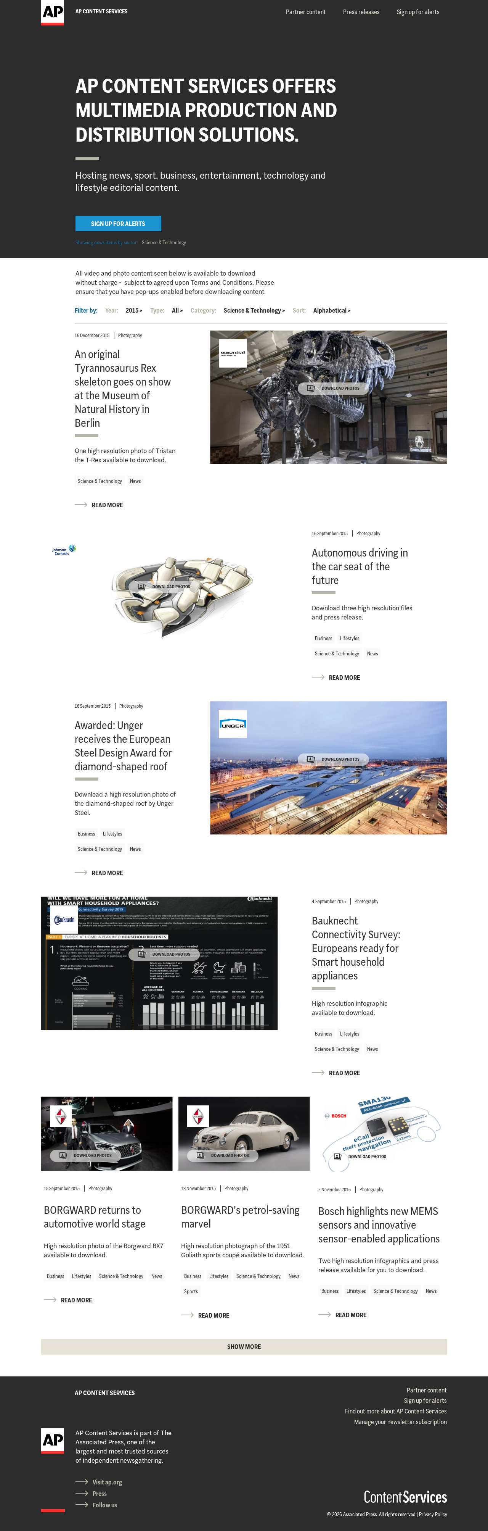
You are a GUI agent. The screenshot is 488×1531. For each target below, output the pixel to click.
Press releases (361, 12)
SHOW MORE (244, 1346)
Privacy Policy (433, 1514)
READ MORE (107, 505)
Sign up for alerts (418, 12)
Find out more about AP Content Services (396, 1411)
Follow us (105, 1505)
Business (323, 638)
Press (100, 1493)
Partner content (306, 12)
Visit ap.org (107, 1482)
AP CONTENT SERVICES (105, 1393)
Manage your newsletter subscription (400, 1422)
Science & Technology (164, 242)
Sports (191, 1291)
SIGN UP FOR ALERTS (118, 223)
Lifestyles (349, 638)
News (135, 481)
